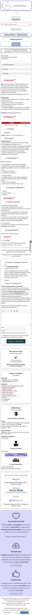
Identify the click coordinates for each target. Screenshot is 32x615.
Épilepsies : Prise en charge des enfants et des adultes (16, 432)
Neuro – (3, 55)
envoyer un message (21, 604)
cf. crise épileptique (12, 154)
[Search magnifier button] (3, 24)
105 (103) (14, 381)
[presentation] (3, 311)
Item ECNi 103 (4, 58)
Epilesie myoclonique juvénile (9, 395)
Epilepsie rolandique (7, 389)
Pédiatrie (16, 379)
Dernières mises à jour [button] (9, 64)
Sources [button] (6, 69)
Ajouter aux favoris (16, 361)
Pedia (6, 55)
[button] (16, 18)
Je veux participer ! (16, 565)
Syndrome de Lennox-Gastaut (9, 390)
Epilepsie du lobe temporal (8, 387)
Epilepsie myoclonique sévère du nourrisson (12, 385)
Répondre (6, 280)
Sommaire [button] (6, 73)
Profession (3, 332)
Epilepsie (4, 397)
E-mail (3, 330)
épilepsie (8, 240)
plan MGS (14, 57)
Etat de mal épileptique (7, 394)
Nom (2, 327)
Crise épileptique (6, 399)
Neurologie (10, 379)
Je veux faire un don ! (16, 593)
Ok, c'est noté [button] (24, 612)
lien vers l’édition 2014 (11, 424)
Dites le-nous (15, 479)
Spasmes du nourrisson (8, 392)
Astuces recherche (16, 29)
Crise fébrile (5, 400)
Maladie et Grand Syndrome (20, 49)
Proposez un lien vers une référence (14, 482)
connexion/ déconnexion (16, 353)
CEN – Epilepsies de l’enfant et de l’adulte (13, 426)
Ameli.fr (4, 467)
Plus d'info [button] (15, 612)
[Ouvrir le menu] (16, 12)
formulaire (5, 254)
